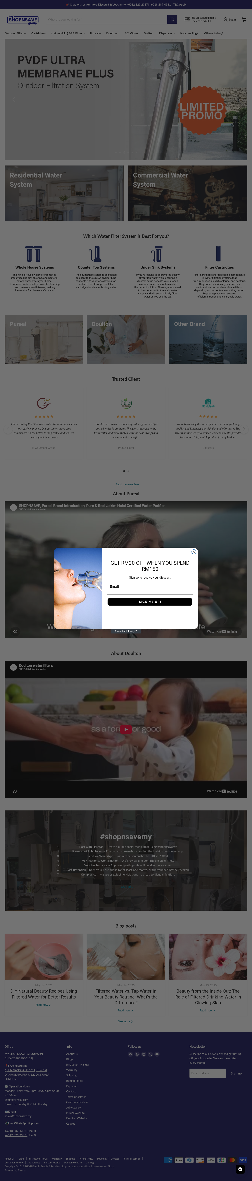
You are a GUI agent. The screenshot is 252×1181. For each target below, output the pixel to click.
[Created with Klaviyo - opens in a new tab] (126, 631)
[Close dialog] (194, 552)
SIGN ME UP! (150, 601)
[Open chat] (240, 1169)
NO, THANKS (150, 613)
